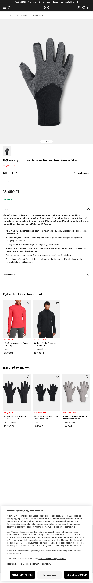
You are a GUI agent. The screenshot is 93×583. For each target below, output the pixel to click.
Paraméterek (9, 275)
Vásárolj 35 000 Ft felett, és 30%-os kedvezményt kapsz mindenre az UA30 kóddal (46, 2)
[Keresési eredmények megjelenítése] (9, 7)
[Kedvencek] (83, 7)
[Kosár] (88, 7)
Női (11, 15)
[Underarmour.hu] (46, 7)
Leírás (5, 209)
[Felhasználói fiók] (79, 7)
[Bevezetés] (4, 15)
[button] (46, 141)
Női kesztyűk (38, 15)
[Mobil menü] (4, 7)
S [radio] (9, 181)
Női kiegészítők (23, 15)
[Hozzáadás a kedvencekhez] (28, 303)
